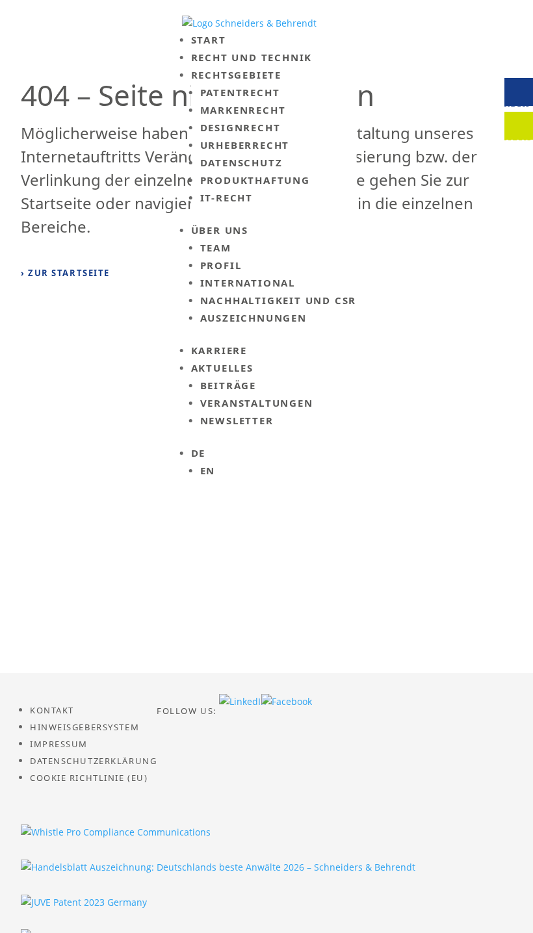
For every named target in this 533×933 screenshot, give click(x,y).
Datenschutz (241, 162)
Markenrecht (243, 109)
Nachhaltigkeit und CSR (278, 300)
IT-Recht (226, 197)
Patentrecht (240, 92)
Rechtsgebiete (236, 74)
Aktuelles (222, 367)
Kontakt (52, 710)
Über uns (219, 230)
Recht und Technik (252, 57)
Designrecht (240, 127)
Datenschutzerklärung (93, 761)
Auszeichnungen (253, 317)
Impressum (59, 744)
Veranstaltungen (256, 402)
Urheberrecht (245, 144)
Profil (221, 265)
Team (215, 247)
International (247, 282)
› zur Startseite (65, 273)
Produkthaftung (255, 179)
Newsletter (237, 420)
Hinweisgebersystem (84, 727)
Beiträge (228, 385)
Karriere (219, 350)
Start (208, 39)
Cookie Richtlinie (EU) (89, 778)
